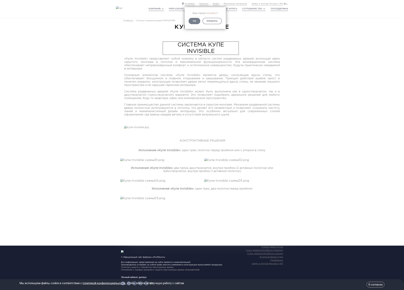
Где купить (230, 9)
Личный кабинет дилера (133, 277)
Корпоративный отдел (271, 257)
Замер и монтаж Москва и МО (267, 4)
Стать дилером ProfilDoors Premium (264, 250)
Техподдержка (279, 9)
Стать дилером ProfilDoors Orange (265, 254)
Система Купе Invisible (201, 48)
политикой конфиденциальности (104, 283)
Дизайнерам (276, 260)
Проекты (203, 4)
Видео (216, 4)
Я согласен (375, 284)
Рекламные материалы (235, 4)
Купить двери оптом (272, 247)
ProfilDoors (128, 20)
